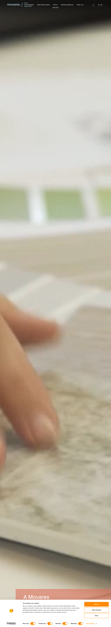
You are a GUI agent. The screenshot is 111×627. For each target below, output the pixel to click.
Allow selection (96, 610)
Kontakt (55, 7)
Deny (96, 615)
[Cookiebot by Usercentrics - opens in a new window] (11, 623)
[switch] (49, 623)
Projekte (31, 5)
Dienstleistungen (43, 5)
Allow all (96, 604)
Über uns (80, 5)
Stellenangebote (67, 5)
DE (101, 5)
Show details (90, 623)
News (55, 5)
